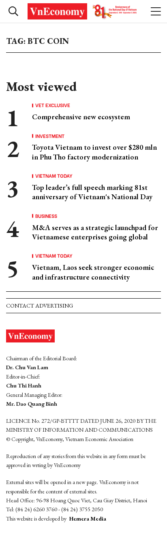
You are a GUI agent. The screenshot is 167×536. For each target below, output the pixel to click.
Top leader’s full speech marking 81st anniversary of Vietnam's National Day (92, 192)
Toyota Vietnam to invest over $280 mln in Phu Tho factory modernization (94, 151)
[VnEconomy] (83, 11)
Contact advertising (39, 305)
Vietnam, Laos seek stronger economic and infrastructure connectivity (93, 272)
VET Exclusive (52, 105)
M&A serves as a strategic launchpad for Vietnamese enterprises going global (95, 232)
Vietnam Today (54, 175)
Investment (49, 136)
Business (46, 216)
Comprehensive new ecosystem (81, 116)
